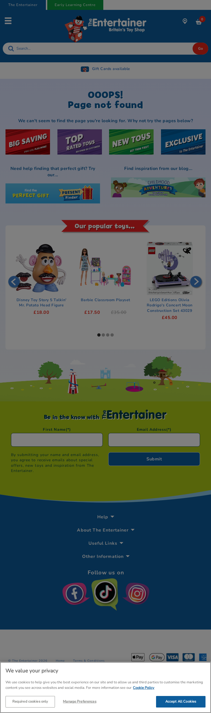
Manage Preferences (79, 701)
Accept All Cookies (180, 701)
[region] (105, 687)
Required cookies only (30, 701)
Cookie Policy (143, 687)
